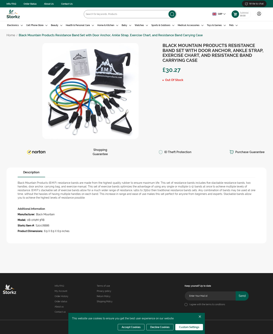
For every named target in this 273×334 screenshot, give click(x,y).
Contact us (60, 312)
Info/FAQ (11, 4)
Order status (61, 301)
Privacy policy (104, 291)
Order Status (30, 4)
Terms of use (103, 286)
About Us (49, 4)
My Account (61, 291)
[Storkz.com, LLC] (15, 289)
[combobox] (130, 14)
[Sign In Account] (259, 17)
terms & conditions (215, 304)
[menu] (136, 25)
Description (31, 172)
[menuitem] (15, 25)
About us (59, 306)
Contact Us (67, 4)
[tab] (136, 25)
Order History (61, 296)
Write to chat (256, 3)
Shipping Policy (105, 301)
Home (10, 35)
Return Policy (103, 296)
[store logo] (13, 14)
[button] (219, 14)
